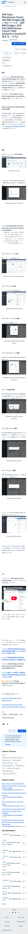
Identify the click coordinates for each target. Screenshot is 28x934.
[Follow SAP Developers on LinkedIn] (18, 912)
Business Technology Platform (9, 773)
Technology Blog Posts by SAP (9, 6)
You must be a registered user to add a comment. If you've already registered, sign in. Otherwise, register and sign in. (13, 738)
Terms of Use (21, 917)
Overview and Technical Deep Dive (15, 126)
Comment (7, 744)
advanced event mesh (7, 763)
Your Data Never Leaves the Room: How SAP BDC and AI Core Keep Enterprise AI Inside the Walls (13, 822)
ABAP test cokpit (16, 760)
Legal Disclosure (21, 921)
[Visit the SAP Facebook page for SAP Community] (9, 912)
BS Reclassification (20, 765)
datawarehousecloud (13, 714)
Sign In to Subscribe (18, 43)
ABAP (4, 755)
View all (4, 904)
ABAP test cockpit (6, 760)
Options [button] (12, 46)
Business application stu (8, 771)
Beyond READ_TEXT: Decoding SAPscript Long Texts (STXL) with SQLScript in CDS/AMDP (13, 811)
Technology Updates (7, 65)
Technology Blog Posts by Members (13, 797)
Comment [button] (22, 731)
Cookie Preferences (7, 930)
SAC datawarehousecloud (8, 717)
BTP (3, 768)
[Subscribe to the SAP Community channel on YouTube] (15, 912)
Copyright (7, 921)
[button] (7, 55)
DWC (21, 714)
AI (15, 763)
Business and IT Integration (13, 768)
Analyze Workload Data (8, 765)
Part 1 (13, 546)
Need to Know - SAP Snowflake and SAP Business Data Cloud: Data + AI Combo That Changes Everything (14, 786)
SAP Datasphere (6, 60)
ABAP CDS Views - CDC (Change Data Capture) (12, 757)
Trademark (7, 926)
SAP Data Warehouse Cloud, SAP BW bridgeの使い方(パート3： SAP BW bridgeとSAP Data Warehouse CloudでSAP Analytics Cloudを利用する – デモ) (14, 25)
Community (11, 2)
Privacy (7, 917)
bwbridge (5, 714)
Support (21, 926)
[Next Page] (15, 776)
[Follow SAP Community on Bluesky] (12, 912)
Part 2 (13, 437)
